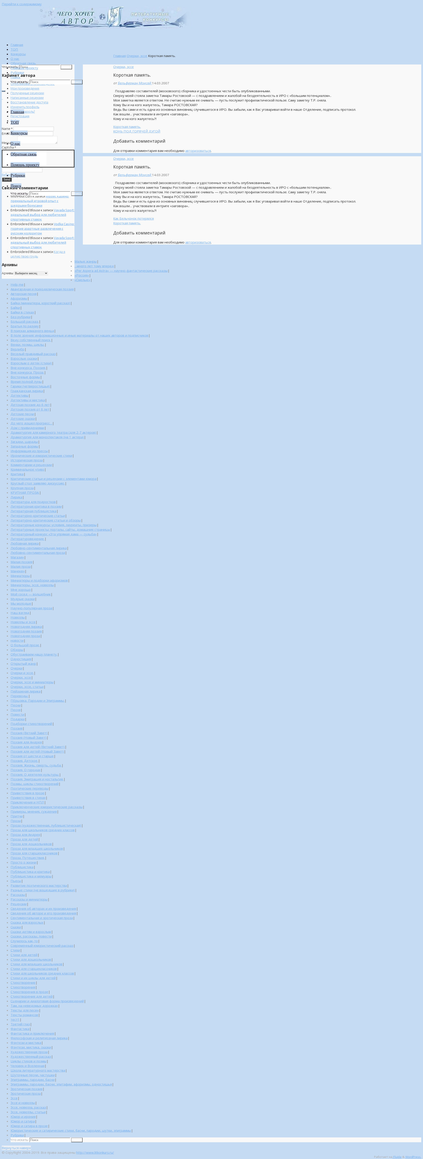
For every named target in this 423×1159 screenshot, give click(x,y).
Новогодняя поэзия (26, 631)
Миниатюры (20, 575)
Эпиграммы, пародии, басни (33, 1079)
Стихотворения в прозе (29, 991)
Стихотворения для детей (32, 996)
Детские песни (22, 414)
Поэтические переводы (29, 788)
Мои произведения (25, 88)
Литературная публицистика (33, 511)
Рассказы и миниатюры (29, 899)
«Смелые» (82, 280)
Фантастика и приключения (32, 1033)
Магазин (17, 557)
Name (7, 129)
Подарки (18, 719)
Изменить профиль (25, 107)
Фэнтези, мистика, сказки (31, 1047)
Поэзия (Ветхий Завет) (29, 733)
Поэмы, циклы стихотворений (35, 783)
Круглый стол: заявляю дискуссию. (38, 483)
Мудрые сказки (23, 599)
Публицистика (22, 867)
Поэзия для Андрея (26, 742)
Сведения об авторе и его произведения (43, 913)
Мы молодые (21, 603)
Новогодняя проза (25, 636)
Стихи (15, 950)
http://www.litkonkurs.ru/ (95, 1152)
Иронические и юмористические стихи (41, 455)
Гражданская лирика (27, 391)
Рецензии (19, 904)
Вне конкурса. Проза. (27, 372)
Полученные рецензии (27, 93)
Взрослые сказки (24, 358)
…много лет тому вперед (94, 266)
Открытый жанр (23, 663)
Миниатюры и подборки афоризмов (39, 580)
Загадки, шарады (24, 441)
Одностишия (21, 659)
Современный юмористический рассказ (42, 945)
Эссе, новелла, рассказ (28, 1107)
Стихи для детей (24, 955)
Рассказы (18, 894)
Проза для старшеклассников (34, 853)
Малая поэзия (21, 562)
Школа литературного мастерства (38, 1070)
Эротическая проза (26, 1093)
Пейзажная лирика (26, 691)
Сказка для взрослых (27, 922)
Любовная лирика (25, 543)
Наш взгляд (20, 612)
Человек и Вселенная (28, 1065)
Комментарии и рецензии (31, 464)
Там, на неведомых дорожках (34, 1005)
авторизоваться (198, 150)
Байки (15, 307)
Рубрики (17, 1135)
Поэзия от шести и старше (32, 756)
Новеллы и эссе (23, 622)
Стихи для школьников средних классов (42, 973)
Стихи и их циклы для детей (33, 978)
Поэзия (16, 728)
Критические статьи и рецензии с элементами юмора (53, 478)
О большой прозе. (25, 645)
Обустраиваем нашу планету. (34, 654)
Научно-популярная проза (31, 608)
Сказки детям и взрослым (31, 931)
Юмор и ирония (23, 1116)
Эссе (14, 1098)
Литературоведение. (28, 538)
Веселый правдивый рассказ (33, 354)
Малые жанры (85, 261)
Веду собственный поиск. (31, 340)
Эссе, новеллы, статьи (28, 1112)
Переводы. (19, 696)
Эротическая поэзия (27, 1089)
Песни (16, 705)
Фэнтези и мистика (26, 1042)
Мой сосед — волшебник (31, 594)
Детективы (19, 395)
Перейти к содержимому (22, 4)
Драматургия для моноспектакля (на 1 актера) (47, 437)
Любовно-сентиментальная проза (38, 552)
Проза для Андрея (25, 834)
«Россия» (81, 275)
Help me (17, 284)
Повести (17, 714)
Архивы (7, 273)
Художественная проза (29, 1052)
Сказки (16, 927)
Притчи (17, 816)
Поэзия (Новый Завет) (28, 737)
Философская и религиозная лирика (39, 1038)
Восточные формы (25, 377)
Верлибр (17, 349)
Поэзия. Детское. (24, 760)
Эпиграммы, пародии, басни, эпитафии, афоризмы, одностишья (61, 1084)
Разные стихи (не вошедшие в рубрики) (43, 890)
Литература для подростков (33, 501)
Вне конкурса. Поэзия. (28, 367)
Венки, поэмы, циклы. (28, 344)
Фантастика (20, 1028)
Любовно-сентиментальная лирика (39, 548)
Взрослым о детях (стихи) (31, 363)
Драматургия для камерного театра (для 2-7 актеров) (53, 432)
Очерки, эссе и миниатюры (32, 682)
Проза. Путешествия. (28, 857)
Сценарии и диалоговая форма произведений (47, 1001)
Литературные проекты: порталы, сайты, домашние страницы (60, 529)
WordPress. (413, 1157)
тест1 (15, 1019)
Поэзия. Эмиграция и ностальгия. (37, 779)
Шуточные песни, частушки (33, 1075)
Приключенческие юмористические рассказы (47, 807)
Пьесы (16, 881)
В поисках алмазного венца (32, 330)
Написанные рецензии (27, 98)
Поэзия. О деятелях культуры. (35, 774)
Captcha (9, 147)
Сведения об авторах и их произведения (43, 908)
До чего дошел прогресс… (31, 423)
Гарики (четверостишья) (30, 386)
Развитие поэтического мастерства (39, 885)
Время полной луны (26, 381)
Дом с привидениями (27, 428)
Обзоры (17, 649)
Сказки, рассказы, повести (31, 936)
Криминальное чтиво (27, 469)
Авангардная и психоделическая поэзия (42, 289)
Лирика (16, 497)
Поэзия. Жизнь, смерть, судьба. (36, 765)
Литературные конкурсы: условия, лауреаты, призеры (54, 525)
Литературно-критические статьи (38, 515)
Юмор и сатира (23, 1121)
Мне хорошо (21, 589)
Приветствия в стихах (28, 797)
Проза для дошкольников (31, 844)
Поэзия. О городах (26, 770)
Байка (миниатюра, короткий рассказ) (40, 303)
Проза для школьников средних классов (43, 830)
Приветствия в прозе (28, 793)
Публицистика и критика (30, 871)
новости (17, 640)
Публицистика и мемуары (31, 876)
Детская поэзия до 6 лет (30, 404)
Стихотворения (23, 987)
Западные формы (24, 446)
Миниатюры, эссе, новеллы (32, 585)
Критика (17, 474)
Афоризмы (19, 298)
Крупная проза (22, 488)
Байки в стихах (22, 312)
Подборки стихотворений (31, 723)
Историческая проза (27, 460)
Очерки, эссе (137, 55)
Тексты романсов (24, 1015)
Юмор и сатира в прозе (29, 1126)
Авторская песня (24, 293)
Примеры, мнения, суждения (34, 811)
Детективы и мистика (28, 400)
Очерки (16, 668)
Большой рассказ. (25, 321)
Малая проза (21, 566)
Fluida (396, 1157)
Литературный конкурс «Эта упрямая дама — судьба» (54, 534)
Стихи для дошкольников (31, 959)
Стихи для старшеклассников (34, 968)
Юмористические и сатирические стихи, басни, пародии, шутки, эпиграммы (71, 1130)
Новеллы (18, 617)
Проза (16, 820)
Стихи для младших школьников (36, 964)
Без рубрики (21, 317)
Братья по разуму (25, 326)
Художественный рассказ (31, 1056)
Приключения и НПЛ (27, 802)
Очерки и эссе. (22, 673)
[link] (15, 77)
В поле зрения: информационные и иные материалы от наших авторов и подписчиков (79, 335)
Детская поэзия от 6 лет (30, 409)
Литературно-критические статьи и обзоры (46, 520)
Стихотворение (23, 982)
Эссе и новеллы (23, 1102)
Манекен (18, 571)
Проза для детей (24, 839)
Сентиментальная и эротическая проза (42, 918)
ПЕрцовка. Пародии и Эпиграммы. (38, 700)
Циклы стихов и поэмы (28, 1061)
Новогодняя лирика (26, 626)
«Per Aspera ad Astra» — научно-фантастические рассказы (121, 270)
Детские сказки (23, 418)
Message (9, 143)
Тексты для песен (25, 1010)
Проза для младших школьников (37, 848)
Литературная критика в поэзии (36, 506)
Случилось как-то (24, 941)
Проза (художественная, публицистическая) (46, 825)
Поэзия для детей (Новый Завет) (37, 751)
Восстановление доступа (29, 102)
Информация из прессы (29, 451)
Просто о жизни (23, 862)
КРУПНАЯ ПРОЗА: (25, 492)
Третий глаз (20, 1024)
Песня (15, 710)
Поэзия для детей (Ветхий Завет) (38, 746)
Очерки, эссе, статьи (27, 686)
